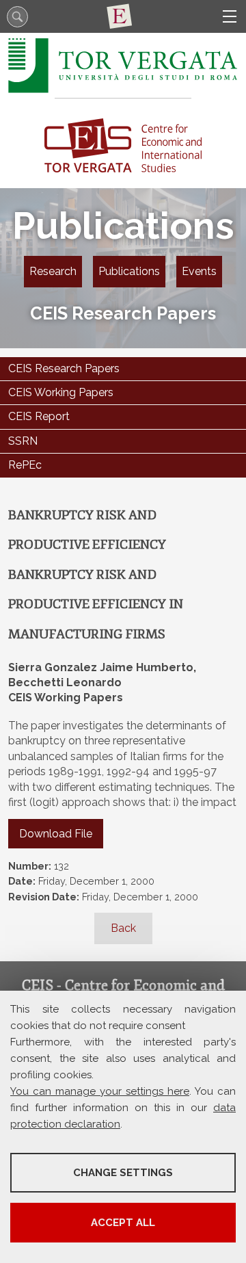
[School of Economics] (123, 16)
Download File (55, 833)
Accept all (123, 1222)
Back (123, 928)
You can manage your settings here (99, 1091)
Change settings (123, 1173)
